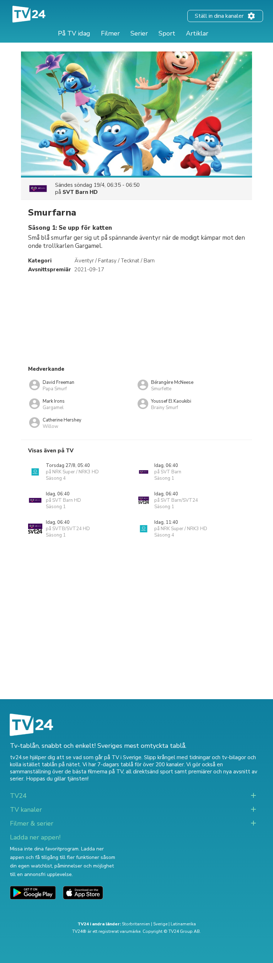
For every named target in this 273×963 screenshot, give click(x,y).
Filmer (110, 33)
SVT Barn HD (80, 192)
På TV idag (74, 33)
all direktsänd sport (149, 771)
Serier (139, 33)
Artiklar (197, 33)
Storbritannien (136, 924)
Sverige (160, 924)
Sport (167, 33)
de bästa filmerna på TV (94, 771)
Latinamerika (183, 924)
